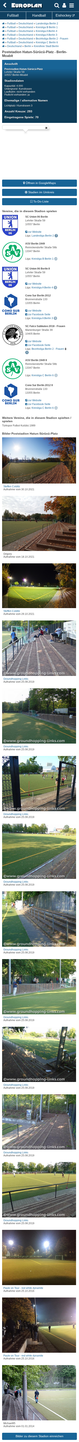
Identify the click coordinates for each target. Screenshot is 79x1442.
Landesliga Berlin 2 (47, 23)
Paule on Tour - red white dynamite (23, 1288)
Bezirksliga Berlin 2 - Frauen (52, 38)
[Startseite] (26, 7)
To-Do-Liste (40, 201)
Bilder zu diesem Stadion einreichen (39, 1436)
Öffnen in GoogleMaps (40, 183)
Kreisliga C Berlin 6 (47, 42)
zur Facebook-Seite (38, 314)
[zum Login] (4, 5)
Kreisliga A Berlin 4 (46, 31)
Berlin (27, 46)
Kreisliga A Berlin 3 (46, 34)
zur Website (34, 231)
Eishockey (64, 15)
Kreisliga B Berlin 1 (47, 27)
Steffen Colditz (11, 486)
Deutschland (26, 23)
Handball (39, 15)
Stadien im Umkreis (40, 192)
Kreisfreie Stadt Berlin (46, 46)
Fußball (13, 15)
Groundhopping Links (15, 678)
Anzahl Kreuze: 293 (18, 111)
